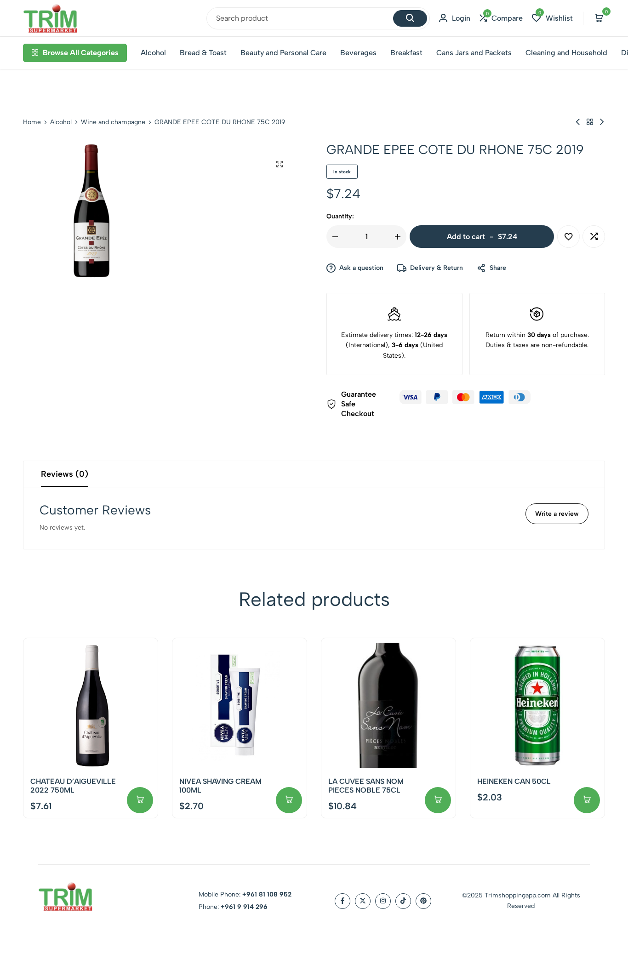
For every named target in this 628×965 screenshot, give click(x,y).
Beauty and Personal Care (283, 52)
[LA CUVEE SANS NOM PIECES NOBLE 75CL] (388, 705)
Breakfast (406, 52)
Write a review (557, 514)
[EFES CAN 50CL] (602, 122)
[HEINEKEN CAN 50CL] (537, 705)
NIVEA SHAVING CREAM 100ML (220, 785)
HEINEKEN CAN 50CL (514, 781)
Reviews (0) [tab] (64, 474)
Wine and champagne (113, 122)
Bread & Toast (203, 52)
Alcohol (153, 52)
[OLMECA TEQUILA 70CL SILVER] (578, 122)
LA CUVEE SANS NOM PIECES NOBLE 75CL (366, 785)
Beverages (358, 52)
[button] (501, 18)
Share (498, 268)
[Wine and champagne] (590, 122)
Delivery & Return (436, 268)
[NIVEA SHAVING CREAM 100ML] (239, 705)
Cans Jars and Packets (474, 52)
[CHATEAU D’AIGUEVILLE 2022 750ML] (90, 705)
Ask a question (361, 268)
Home (32, 122)
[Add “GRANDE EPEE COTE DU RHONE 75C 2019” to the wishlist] (568, 236)
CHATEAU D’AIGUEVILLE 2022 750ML (73, 785)
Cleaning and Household (566, 52)
